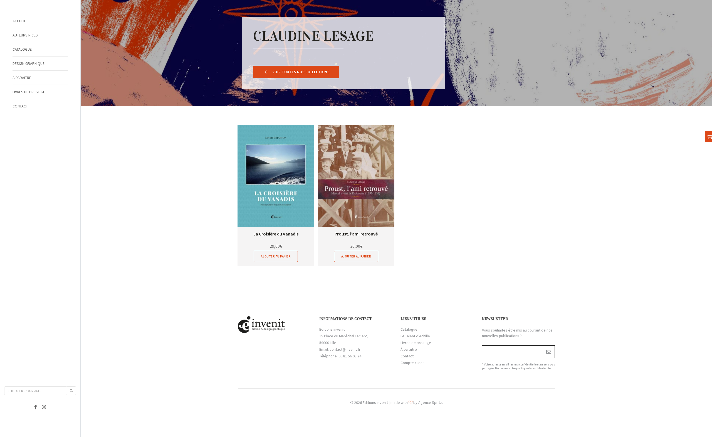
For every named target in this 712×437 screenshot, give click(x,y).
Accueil (19, 20)
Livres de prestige (29, 91)
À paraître (22, 77)
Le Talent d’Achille (415, 335)
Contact (20, 106)
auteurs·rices (25, 35)
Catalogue (22, 49)
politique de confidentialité (533, 368)
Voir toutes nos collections (301, 72)
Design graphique (28, 63)
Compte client (412, 362)
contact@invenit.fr (345, 349)
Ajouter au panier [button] (276, 256)
